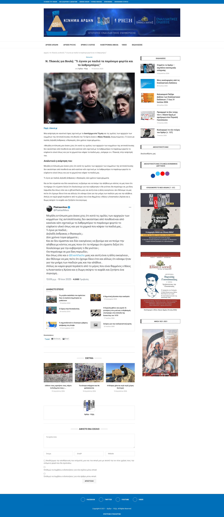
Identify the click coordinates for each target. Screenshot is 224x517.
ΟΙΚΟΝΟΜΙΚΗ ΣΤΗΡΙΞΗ (121, 2)
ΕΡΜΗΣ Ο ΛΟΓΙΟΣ (88, 45)
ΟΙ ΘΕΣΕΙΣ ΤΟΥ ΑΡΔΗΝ (50, 2)
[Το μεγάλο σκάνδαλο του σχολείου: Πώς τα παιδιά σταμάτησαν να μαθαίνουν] (51, 299)
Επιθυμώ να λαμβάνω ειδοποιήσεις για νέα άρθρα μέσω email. (70, 476)
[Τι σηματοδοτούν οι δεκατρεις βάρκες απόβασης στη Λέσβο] (51, 325)
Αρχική (46, 53)
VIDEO (124, 45)
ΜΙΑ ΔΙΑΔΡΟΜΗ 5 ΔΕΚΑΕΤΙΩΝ (68, 2)
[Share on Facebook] (87, 350)
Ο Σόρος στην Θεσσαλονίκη (69, 309)
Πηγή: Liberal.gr (50, 128)
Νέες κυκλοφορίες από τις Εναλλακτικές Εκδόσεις (168, 81)
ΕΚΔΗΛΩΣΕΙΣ (137, 45)
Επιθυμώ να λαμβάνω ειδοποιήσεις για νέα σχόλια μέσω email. (70, 470)
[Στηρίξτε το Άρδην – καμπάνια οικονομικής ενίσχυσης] (148, 68)
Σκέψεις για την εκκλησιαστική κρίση (117, 324)
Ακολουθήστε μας (148, 154)
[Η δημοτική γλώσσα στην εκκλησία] (95, 297)
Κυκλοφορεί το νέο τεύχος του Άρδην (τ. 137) (168, 131)
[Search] (179, 45)
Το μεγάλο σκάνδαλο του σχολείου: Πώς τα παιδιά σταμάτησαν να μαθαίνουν (72, 297)
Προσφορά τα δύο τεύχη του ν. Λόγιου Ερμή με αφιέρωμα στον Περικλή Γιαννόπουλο (167, 116)
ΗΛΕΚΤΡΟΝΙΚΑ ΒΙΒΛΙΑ (109, 45)
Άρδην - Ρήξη (83, 69)
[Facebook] (175, 2)
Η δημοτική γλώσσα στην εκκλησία (116, 296)
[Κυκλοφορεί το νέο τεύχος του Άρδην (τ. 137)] (148, 133)
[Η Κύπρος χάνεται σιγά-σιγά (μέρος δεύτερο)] (120, 372)
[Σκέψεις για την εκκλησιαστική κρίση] (95, 324)
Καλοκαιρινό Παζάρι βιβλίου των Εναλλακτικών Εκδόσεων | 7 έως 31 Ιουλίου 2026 (168, 98)
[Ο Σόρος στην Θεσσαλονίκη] (51, 310)
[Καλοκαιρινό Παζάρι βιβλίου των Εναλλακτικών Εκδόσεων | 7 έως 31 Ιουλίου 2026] (148, 97)
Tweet (47, 339)
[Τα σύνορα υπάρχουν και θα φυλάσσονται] (89, 372)
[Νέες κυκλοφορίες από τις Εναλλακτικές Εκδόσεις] (148, 83)
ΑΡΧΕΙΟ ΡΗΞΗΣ (69, 45)
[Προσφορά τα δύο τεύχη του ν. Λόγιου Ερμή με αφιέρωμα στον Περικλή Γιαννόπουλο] (148, 115)
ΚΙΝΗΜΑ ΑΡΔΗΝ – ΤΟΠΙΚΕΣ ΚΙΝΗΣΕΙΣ (91, 2)
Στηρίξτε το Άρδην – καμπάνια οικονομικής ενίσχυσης (166, 67)
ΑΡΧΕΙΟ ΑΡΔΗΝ (52, 45)
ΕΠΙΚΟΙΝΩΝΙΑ (108, 2)
